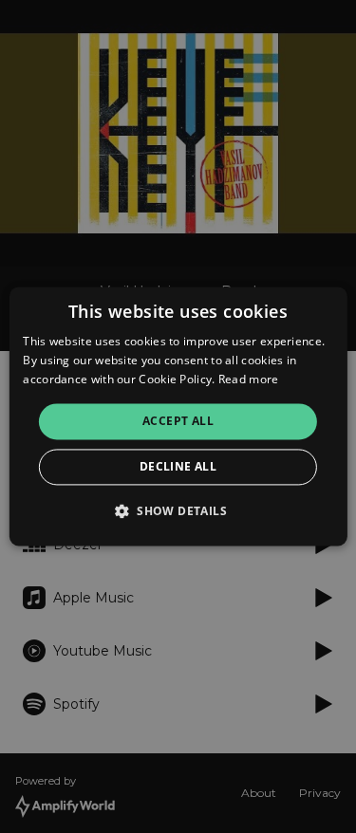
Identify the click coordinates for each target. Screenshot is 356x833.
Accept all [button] (178, 421)
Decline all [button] (178, 467)
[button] (178, 511)
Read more (248, 379)
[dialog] (178, 416)
